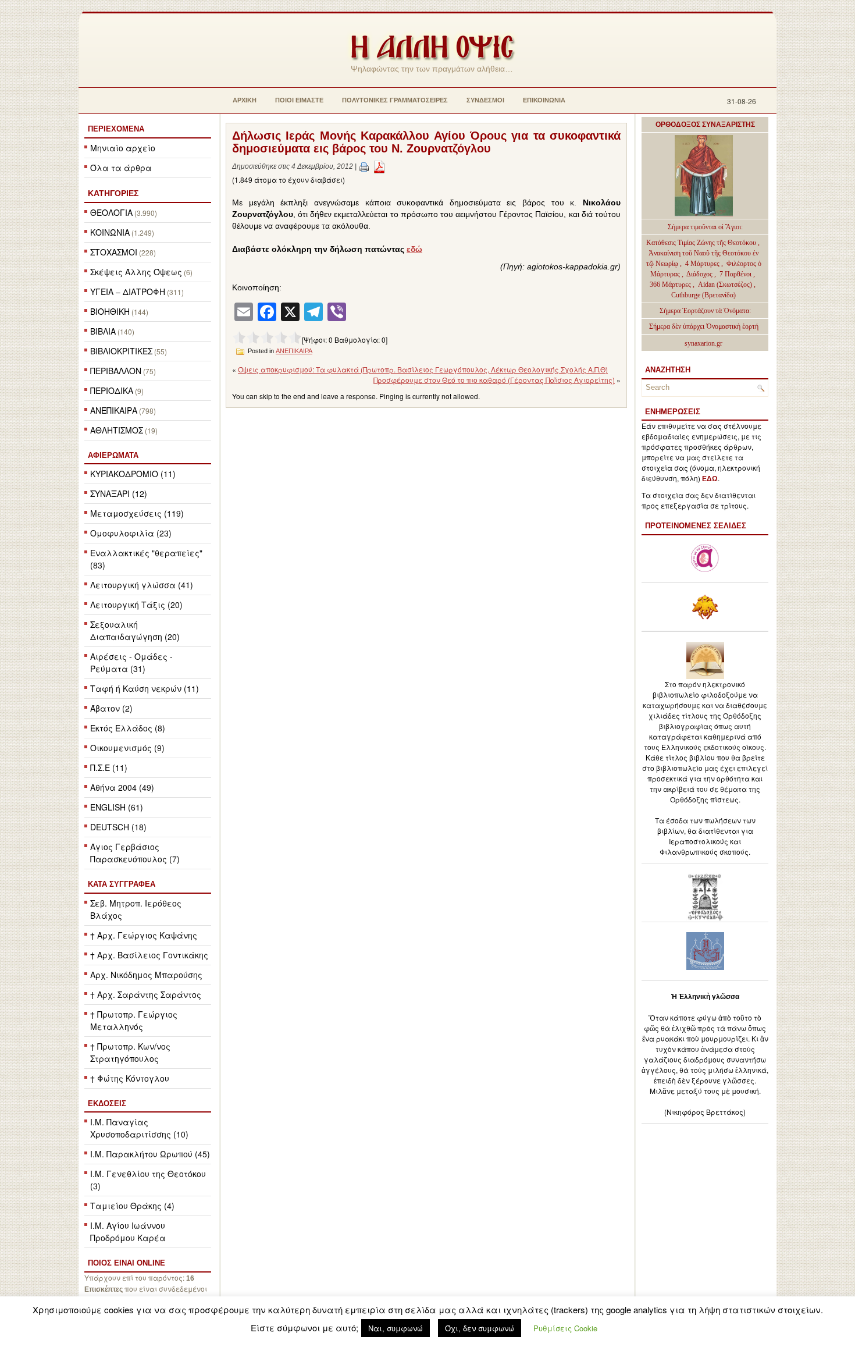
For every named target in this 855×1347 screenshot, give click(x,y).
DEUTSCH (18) (118, 827)
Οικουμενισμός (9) (127, 748)
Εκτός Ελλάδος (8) (127, 728)
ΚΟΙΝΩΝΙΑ (110, 232)
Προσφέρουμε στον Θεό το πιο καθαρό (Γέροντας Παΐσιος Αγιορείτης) (494, 380)
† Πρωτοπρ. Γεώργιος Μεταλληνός (133, 1020)
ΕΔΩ (710, 479)
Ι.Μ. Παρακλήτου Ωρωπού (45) (150, 1154)
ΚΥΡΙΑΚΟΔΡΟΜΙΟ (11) (133, 473)
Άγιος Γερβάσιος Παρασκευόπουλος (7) (135, 853)
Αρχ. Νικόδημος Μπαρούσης (146, 974)
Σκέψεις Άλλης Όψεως (136, 272)
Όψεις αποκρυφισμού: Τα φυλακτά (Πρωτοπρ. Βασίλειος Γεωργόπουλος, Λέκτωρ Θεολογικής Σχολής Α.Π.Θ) (423, 369)
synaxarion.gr (703, 343)
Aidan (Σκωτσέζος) (725, 284)
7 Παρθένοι (735, 274)
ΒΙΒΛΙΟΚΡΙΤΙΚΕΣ (121, 351)
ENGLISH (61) (116, 807)
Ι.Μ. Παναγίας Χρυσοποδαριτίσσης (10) (139, 1128)
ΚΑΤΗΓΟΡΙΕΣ (113, 193)
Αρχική (244, 100)
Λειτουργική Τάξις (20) (136, 604)
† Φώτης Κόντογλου (129, 1078)
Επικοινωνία (544, 100)
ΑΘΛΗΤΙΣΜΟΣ (116, 430)
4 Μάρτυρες (703, 264)
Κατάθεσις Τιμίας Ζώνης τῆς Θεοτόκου (702, 243)
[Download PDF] (379, 166)
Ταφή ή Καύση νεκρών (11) (144, 688)
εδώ (414, 249)
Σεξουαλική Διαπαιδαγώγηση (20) (135, 630)
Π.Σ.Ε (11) (108, 767)
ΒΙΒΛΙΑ (103, 331)
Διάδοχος (700, 274)
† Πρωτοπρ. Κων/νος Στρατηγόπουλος (130, 1052)
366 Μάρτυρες (671, 284)
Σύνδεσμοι (485, 100)
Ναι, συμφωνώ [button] (395, 1328)
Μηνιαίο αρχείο (122, 148)
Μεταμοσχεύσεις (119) (137, 513)
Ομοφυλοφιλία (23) (131, 533)
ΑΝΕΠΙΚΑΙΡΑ (113, 410)
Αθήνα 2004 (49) (122, 787)
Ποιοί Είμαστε (299, 100)
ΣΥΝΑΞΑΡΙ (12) (118, 493)
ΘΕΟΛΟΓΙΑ (111, 212)
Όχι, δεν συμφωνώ (479, 1328)
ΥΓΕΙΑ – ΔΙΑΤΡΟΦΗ (127, 291)
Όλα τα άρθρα (121, 167)
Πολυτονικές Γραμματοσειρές (395, 100)
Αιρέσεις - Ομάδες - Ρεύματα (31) (131, 662)
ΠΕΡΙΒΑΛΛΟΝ (115, 370)
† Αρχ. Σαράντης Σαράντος (145, 994)
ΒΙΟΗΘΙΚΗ (110, 311)
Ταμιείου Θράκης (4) (132, 1205)
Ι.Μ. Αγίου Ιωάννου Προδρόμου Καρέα (128, 1231)
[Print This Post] (364, 166)
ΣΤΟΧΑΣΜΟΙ (113, 252)
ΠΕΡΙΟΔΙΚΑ (111, 390)
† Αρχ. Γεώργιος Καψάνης (143, 935)
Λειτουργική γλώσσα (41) (141, 585)
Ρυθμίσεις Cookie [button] (565, 1328)
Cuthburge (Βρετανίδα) (703, 295)
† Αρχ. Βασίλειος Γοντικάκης (149, 955)
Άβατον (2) (111, 708)
